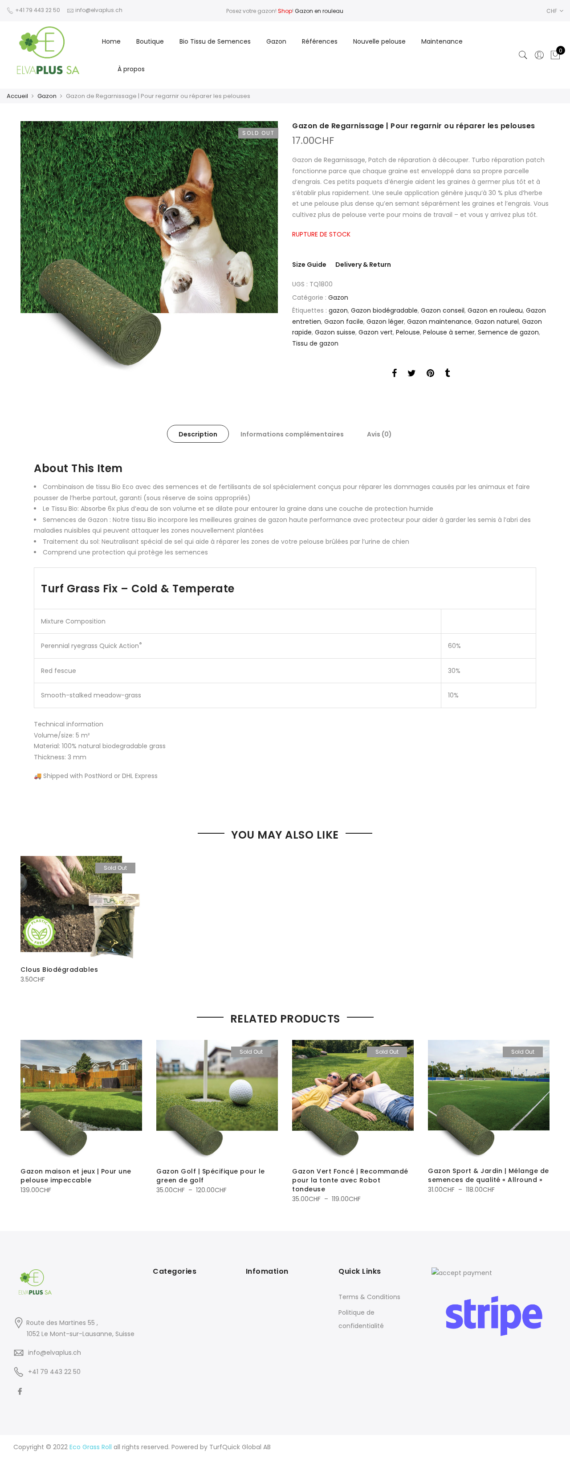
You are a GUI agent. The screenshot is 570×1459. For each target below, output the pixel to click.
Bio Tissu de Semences (215, 41)
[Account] (539, 55)
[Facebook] (21, 1391)
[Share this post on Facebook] (394, 374)
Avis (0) (379, 434)
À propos (131, 69)
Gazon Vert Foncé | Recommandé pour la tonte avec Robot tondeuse (350, 1180)
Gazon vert (375, 332)
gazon (338, 310)
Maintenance (442, 41)
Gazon (276, 41)
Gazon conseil (442, 310)
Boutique (150, 41)
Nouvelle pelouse (379, 41)
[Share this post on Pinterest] (430, 374)
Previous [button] (28, 1115)
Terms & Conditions (369, 1296)
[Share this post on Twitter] (411, 374)
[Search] (523, 55)
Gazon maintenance (439, 321)
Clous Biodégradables (59, 969)
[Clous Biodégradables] (81, 907)
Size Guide (309, 264)
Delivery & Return (363, 264)
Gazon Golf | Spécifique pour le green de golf (210, 1176)
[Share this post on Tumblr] (447, 374)
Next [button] (541, 1115)
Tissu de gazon (315, 343)
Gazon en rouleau (319, 11)
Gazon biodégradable (384, 310)
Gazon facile (343, 321)
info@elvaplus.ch (54, 1352)
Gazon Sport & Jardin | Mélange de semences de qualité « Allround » (488, 1175)
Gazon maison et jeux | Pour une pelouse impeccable (75, 1176)
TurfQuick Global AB (240, 1447)
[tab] (198, 434)
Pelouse (408, 332)
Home (111, 41)
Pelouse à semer (449, 332)
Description (198, 434)
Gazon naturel (497, 321)
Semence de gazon (508, 332)
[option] (149, 248)
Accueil (17, 96)
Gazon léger (385, 321)
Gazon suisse (335, 332)
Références (320, 41)
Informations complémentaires (292, 434)
